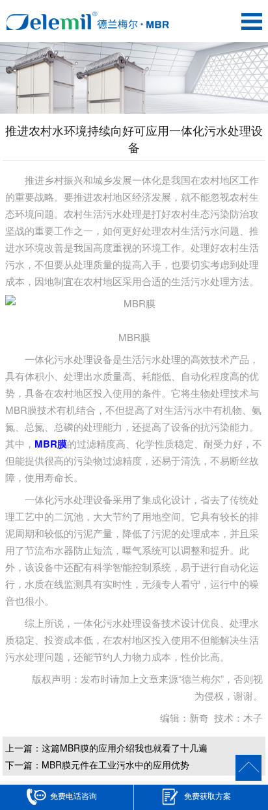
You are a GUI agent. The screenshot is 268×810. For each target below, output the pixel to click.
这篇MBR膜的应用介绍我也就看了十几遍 (125, 747)
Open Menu (252, 21)
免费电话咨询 (73, 796)
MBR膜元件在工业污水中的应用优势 (115, 764)
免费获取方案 (207, 796)
